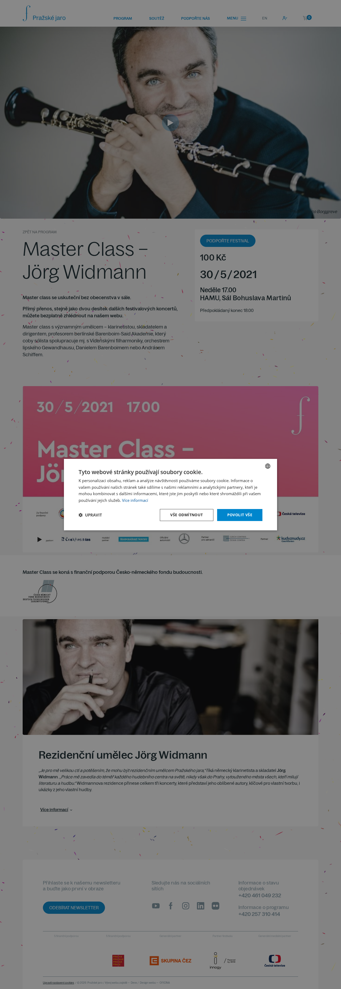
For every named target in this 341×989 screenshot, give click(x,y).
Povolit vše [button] (239, 514)
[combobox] (267, 466)
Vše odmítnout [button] (186, 514)
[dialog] (170, 494)
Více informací (135, 500)
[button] (90, 515)
